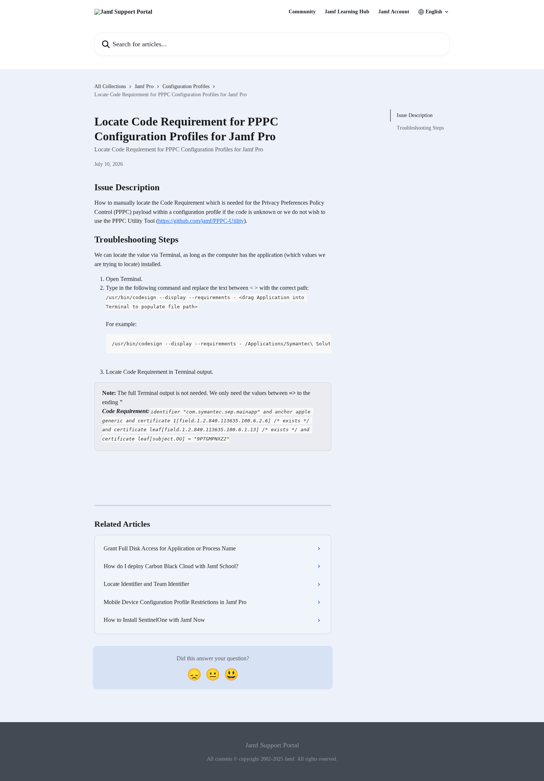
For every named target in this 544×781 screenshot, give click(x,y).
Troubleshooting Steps (420, 128)
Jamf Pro (144, 86)
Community (302, 11)
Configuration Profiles (185, 86)
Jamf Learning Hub (347, 11)
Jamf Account (393, 11)
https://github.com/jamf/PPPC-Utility (201, 221)
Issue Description (415, 115)
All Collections (110, 86)
